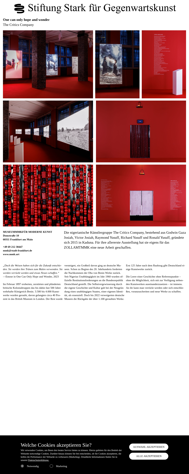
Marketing (61, 466)
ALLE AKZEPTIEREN (149, 456)
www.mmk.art (11, 254)
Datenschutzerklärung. (38, 460)
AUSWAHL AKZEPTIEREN (148, 446)
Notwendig (33, 466)
